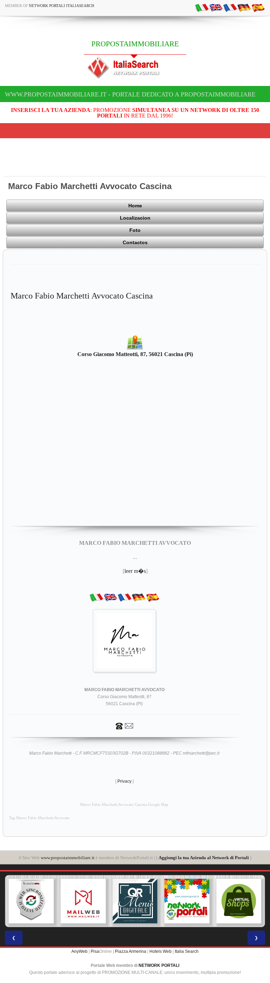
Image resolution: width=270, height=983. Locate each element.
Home (135, 205)
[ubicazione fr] (230, 7)
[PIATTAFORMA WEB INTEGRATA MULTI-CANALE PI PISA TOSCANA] (31, 901)
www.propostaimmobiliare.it (68, 857)
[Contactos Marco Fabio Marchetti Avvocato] (124, 725)
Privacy (124, 781)
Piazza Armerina (130, 951)
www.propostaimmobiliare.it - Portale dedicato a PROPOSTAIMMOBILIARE (130, 94)
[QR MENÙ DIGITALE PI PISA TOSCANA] (135, 901)
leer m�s (135, 571)
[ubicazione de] (244, 7)
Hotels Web (160, 951)
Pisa (95, 951)
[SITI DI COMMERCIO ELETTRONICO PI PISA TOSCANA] (238, 901)
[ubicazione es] (258, 7)
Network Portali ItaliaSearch (61, 6)
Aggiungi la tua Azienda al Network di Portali (204, 857)
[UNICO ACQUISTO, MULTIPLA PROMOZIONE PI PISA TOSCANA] (187, 901)
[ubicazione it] (202, 7)
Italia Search (187, 951)
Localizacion (135, 218)
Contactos (135, 242)
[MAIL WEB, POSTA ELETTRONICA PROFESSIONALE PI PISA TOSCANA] (83, 901)
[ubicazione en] (216, 7)
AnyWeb (79, 951)
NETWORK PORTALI (159, 965)
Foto (135, 230)
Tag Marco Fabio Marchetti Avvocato (39, 818)
